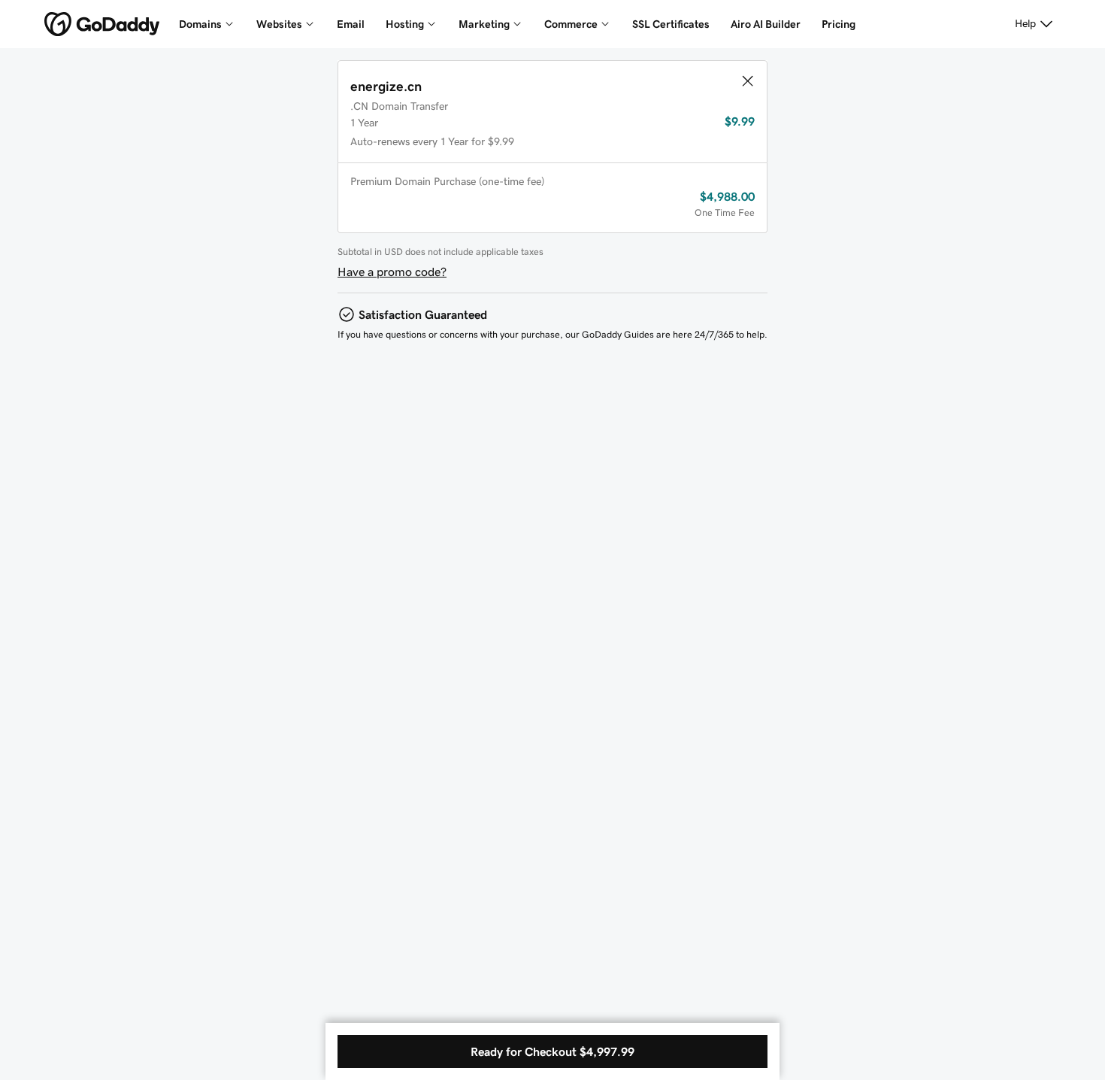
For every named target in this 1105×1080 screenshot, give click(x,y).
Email (351, 24)
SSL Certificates (671, 24)
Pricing (838, 24)
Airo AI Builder (766, 24)
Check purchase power (654, 1015)
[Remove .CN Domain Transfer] (747, 81)
